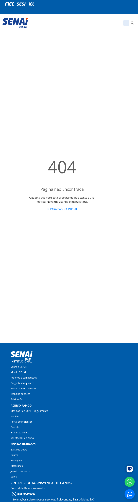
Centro (14, 455)
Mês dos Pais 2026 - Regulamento (29, 410)
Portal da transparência (23, 388)
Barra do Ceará (19, 449)
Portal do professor (21, 421)
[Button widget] (130, 494)
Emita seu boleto (20, 432)
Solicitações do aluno (22, 438)
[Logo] (15, 22)
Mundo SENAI (18, 372)
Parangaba (16, 460)
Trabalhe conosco (20, 393)
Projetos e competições (24, 377)
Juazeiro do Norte (20, 471)
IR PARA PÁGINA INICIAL (62, 209)
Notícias (15, 416)
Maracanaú (17, 465)
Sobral (14, 476)
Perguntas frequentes (22, 383)
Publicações (17, 399)
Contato (15, 427)
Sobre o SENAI (19, 366)
